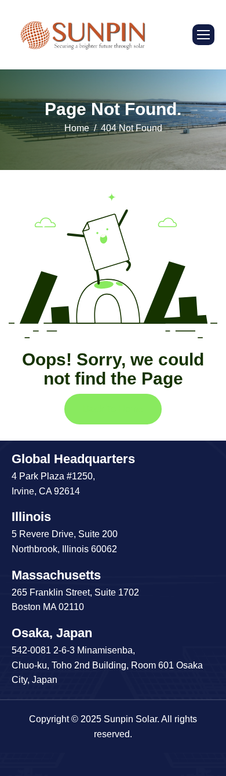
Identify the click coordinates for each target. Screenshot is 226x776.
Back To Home (113, 409)
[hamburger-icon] (203, 34)
